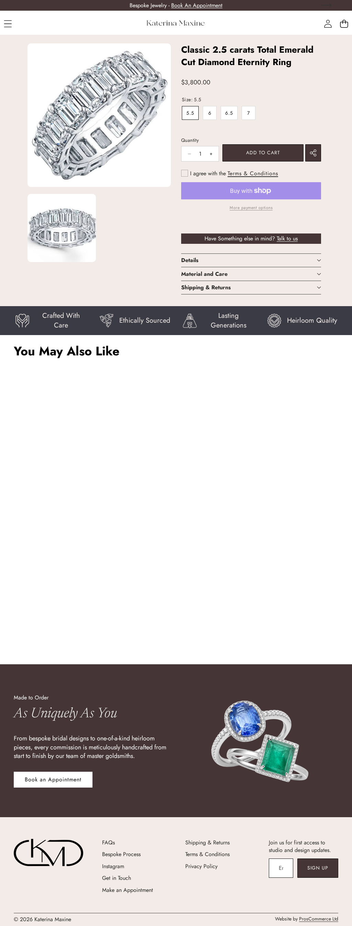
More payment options (251, 208)
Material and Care (204, 274)
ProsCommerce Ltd (318, 918)
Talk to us (287, 238)
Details (189, 260)
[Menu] (7, 23)
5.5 (190, 113)
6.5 (229, 113)
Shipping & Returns (206, 287)
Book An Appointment (196, 5)
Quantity (190, 140)
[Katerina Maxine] (176, 23)
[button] (344, 23)
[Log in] (328, 23)
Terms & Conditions (253, 173)
